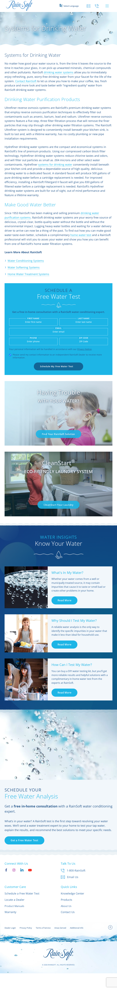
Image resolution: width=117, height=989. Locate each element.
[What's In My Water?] (26, 587)
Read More (64, 600)
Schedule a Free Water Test (22, 893)
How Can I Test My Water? (71, 664)
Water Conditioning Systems (26, 261)
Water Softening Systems (24, 267)
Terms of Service (43, 927)
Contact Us (68, 912)
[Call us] (97, 6)
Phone (33, 338)
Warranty (10, 912)
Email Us (72, 877)
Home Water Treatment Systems (28, 274)
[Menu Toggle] (107, 6)
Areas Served (60, 927)
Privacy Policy (26, 927)
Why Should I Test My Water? (74, 620)
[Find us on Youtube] (30, 870)
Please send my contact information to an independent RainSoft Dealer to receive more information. (57, 356)
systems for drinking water (55, 164)
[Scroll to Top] (110, 927)
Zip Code (83, 338)
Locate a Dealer (14, 899)
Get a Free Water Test (24, 840)
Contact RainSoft (25, 81)
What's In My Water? (67, 572)
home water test (80, 235)
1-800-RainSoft (76, 870)
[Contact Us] (88, 6)
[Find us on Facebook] (6, 870)
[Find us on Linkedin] (22, 870)
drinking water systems (58, 72)
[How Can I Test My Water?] (26, 679)
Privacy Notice (84, 349)
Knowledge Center (72, 893)
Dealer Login (10, 927)
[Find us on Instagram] (14, 870)
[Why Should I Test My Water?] (26, 633)
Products (66, 899)
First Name (33, 318)
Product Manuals (14, 906)
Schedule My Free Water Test (56, 366)
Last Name (83, 318)
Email (58, 328)
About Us (66, 906)
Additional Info (76, 927)
